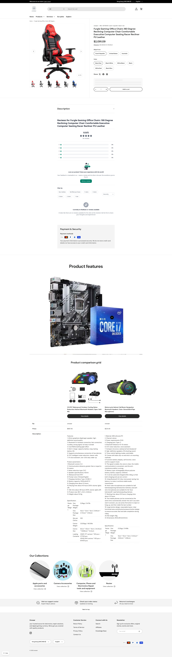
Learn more (47, 1)
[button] (141, 9)
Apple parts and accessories (40, 584)
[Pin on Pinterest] (107, 74)
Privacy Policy (78, 631)
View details (84, 416)
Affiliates (98, 627)
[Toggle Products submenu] (44, 17)
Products (39, 17)
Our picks (60, 17)
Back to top (86, 609)
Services (50, 17)
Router (109, 583)
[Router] (109, 570)
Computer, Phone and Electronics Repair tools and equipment (86, 586)
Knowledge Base (101, 631)
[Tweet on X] (100, 74)
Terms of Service (78, 627)
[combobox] (86, 9)
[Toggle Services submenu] (54, 17)
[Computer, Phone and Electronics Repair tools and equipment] (86, 570)
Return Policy (77, 624)
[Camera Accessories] (63, 570)
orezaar (96, 25)
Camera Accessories (63, 583)
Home (32, 17)
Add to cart (126, 89)
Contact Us (77, 634)
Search (98, 624)
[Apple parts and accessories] (40, 570)
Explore (68, 17)
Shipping (96, 45)
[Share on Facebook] (103, 74)
